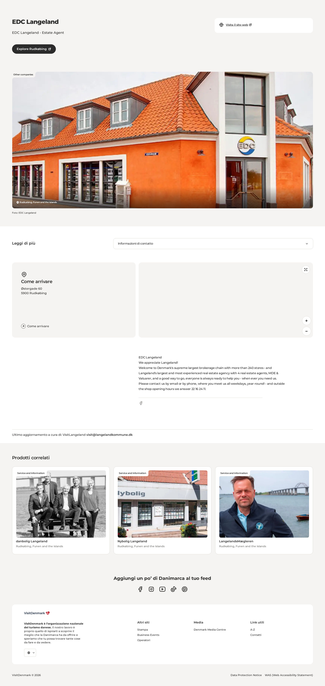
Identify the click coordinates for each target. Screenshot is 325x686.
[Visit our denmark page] (140, 589)
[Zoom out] (306, 331)
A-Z (252, 629)
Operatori (143, 640)
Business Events (148, 635)
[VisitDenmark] (37, 613)
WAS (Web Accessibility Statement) (289, 675)
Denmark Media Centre (210, 629)
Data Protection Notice (246, 675)
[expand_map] (306, 269)
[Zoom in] (306, 320)
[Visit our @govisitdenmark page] (173, 589)
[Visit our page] (151, 589)
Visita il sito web (237, 24)
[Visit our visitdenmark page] (162, 589)
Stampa (142, 629)
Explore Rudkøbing (32, 49)
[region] (226, 300)
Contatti (255, 635)
